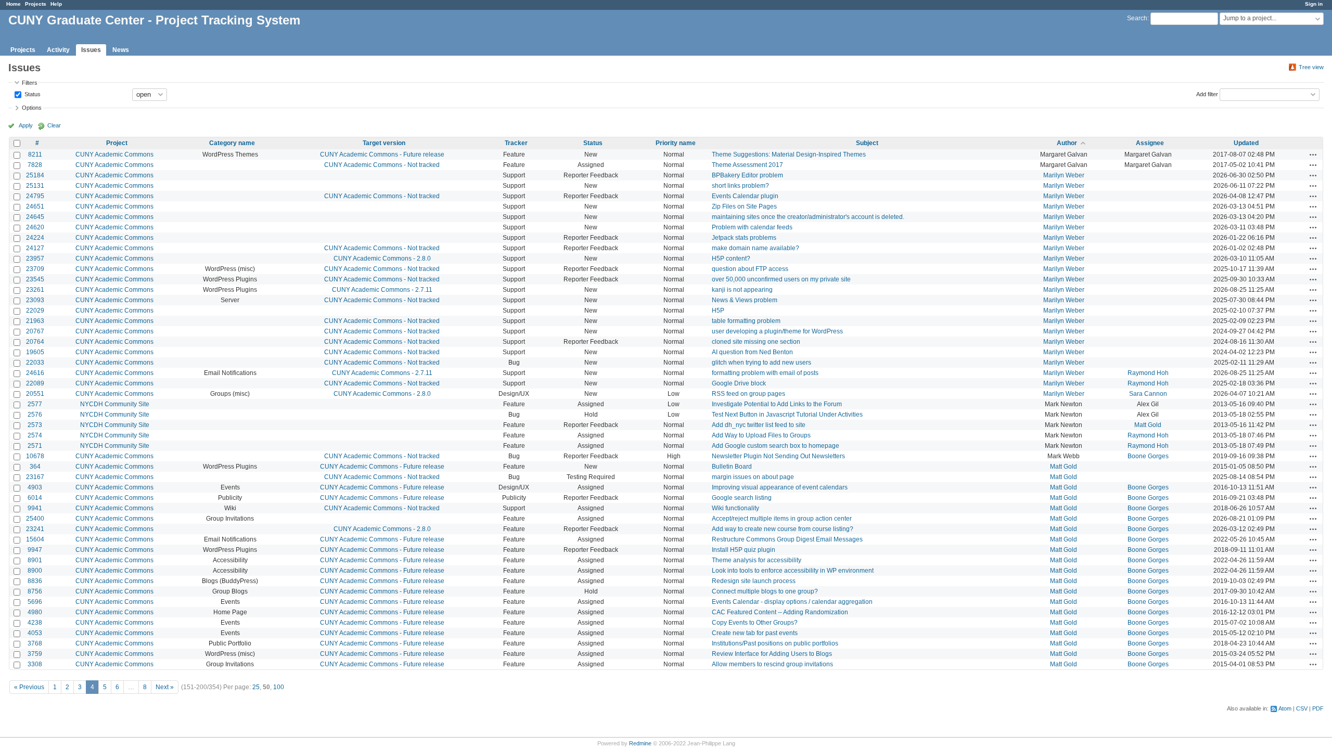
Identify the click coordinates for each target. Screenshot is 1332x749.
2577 (35, 404)
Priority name (676, 143)
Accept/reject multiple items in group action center (782, 518)
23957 (35, 258)
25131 (35, 185)
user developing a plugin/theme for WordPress (777, 331)
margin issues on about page (753, 477)
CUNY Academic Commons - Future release (382, 154)
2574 (35, 435)
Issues (91, 50)
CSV (1302, 708)
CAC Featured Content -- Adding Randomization (780, 612)
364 (35, 466)
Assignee (1150, 143)
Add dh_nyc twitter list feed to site (758, 425)
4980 (35, 612)
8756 (35, 591)
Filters (29, 83)
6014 (35, 497)
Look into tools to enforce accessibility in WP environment (793, 570)
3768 (35, 643)
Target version (384, 143)
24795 (35, 196)
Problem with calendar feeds (752, 227)
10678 (35, 456)
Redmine (640, 743)
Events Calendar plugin (745, 196)
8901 (35, 560)
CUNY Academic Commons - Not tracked (382, 165)
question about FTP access (750, 269)
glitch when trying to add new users (761, 362)
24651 (35, 206)
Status (32, 94)
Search (1137, 18)
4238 (35, 622)
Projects (35, 4)
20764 (35, 341)
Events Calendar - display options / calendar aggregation (792, 601)
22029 (35, 310)
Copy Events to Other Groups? (755, 622)
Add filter (1207, 94)
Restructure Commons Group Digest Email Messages (787, 539)
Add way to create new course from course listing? (782, 529)
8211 (35, 154)
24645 (35, 217)
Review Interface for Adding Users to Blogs (772, 653)
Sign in (1314, 4)
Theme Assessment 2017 (747, 165)
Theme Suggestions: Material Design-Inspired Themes (789, 154)
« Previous (29, 687)
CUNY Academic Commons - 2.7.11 (382, 289)
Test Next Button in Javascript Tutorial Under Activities (787, 414)
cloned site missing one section (756, 341)
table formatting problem (746, 321)
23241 (35, 529)
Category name (232, 143)
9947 (35, 549)
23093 (35, 300)
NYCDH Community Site (114, 404)
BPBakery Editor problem (747, 175)
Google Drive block (739, 383)
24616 (35, 373)
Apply (26, 125)
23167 (35, 477)
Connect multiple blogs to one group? (765, 591)
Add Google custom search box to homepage (775, 445)
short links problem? (740, 185)
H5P (718, 310)
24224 (35, 237)
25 (256, 687)
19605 (35, 352)
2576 (35, 414)
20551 (35, 393)
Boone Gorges (1148, 456)
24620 (35, 227)
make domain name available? (755, 248)
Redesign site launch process (754, 581)
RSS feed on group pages (748, 393)
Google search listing (742, 497)
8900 (35, 570)
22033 (35, 362)
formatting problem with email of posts (765, 373)
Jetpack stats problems (744, 237)
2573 (35, 425)
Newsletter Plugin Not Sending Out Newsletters (778, 456)
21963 (35, 321)
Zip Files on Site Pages (744, 206)
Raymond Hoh (1148, 373)
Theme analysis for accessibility (756, 560)
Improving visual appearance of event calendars (780, 487)
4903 (35, 487)
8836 (35, 581)
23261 (35, 289)
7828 (35, 165)
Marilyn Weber (1063, 175)
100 (278, 687)
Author (1067, 143)
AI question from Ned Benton (752, 352)
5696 (35, 601)
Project (116, 143)
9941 (35, 508)
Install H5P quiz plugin (743, 549)
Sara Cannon (1148, 393)
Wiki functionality (735, 508)
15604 (35, 539)
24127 (35, 248)
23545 (35, 279)
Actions (1313, 154)
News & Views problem (744, 300)
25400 (35, 518)
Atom (1284, 708)
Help (56, 4)
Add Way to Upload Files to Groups (761, 435)
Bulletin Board (732, 466)
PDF (1318, 708)
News (120, 50)
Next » (165, 687)
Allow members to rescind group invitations (772, 664)
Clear (54, 125)
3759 (35, 653)
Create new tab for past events (755, 633)
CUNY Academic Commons (114, 154)
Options (32, 108)
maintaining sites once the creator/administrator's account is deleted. (808, 217)
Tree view (1311, 67)
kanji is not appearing (742, 289)
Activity (58, 50)
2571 (35, 445)
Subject (867, 143)
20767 (35, 331)
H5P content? (731, 258)
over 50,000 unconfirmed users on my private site (781, 279)
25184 (35, 175)
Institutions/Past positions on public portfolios (775, 643)
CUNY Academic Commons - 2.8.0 (382, 258)
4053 (35, 633)
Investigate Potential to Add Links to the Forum (777, 404)
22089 (35, 383)
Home (13, 4)
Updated (1246, 143)
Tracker (516, 143)
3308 (35, 664)
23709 (35, 269)
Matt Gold (1147, 425)
